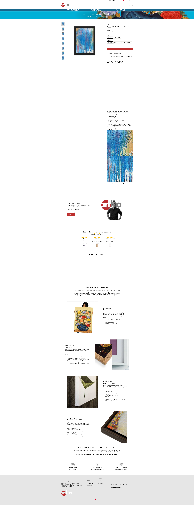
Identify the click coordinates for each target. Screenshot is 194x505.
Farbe (108, 35)
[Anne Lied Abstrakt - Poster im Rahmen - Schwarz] (107, 107)
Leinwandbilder (84, 5)
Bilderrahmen (92, 5)
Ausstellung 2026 (64, 0)
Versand (88, 480)
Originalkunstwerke (65, 483)
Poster (77, 5)
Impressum (100, 483)
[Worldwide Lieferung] (121, 464)
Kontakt (99, 480)
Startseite (109, 23)
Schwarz (110, 37)
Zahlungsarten (89, 485)
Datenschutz (100, 485)
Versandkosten (116, 31)
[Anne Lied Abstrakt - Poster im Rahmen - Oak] (109, 107)
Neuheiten (100, 5)
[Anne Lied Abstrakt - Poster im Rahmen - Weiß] (110, 107)
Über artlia (71, 0)
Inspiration (115, 5)
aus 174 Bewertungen (96, 234)
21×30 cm (110, 42)
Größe (109, 40)
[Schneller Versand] (72, 464)
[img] (97, 233)
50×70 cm (123, 42)
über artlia (71, 214)
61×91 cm (129, 42)
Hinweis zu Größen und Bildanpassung (120, 56)
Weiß (119, 37)
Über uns (100, 478)
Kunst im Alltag (107, 5)
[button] (76, 240)
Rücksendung (89, 481)
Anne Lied (109, 24)
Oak (115, 37)
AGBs (99, 481)
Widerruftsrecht (90, 483)
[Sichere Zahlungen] (97, 464)
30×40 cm (116, 42)
